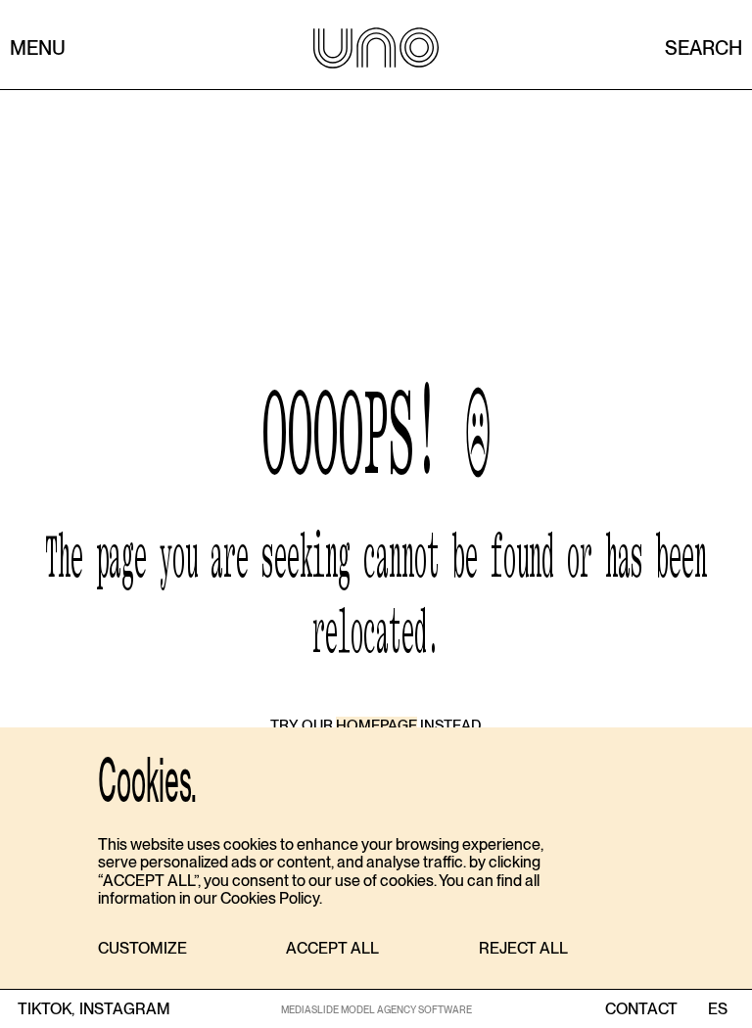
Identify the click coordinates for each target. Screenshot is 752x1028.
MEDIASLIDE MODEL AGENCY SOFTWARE (376, 1009)
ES (717, 1009)
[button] (142, 949)
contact (641, 1009)
